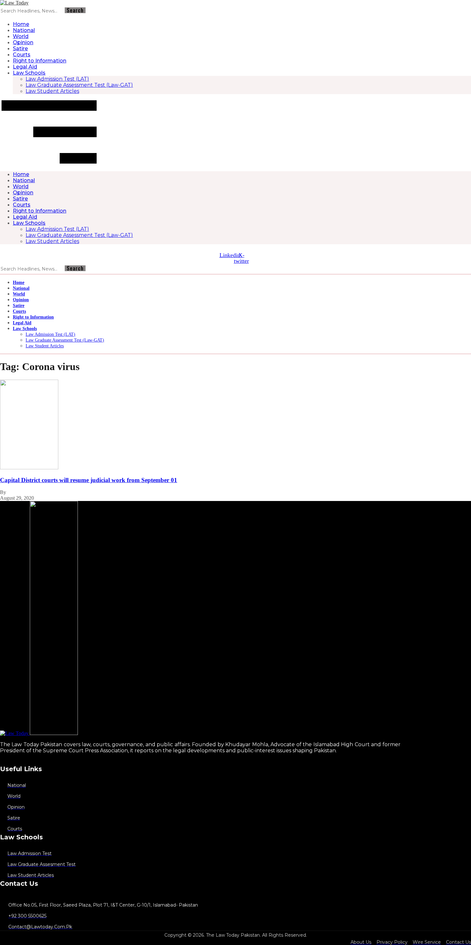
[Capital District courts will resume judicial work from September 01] (29, 467)
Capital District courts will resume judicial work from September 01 (88, 480)
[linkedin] (7, 761)
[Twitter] (1, 761)
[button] (235, 132)
